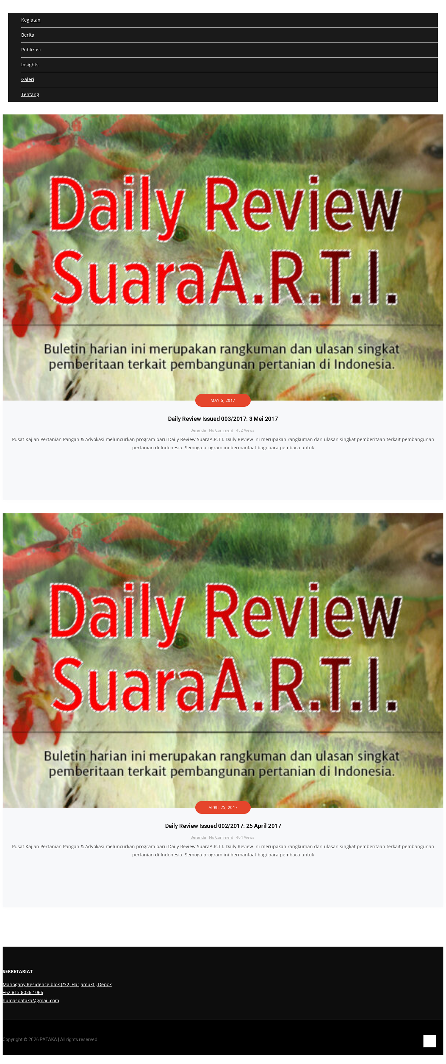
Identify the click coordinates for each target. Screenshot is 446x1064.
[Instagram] (421, 1057)
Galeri (27, 79)
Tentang (30, 94)
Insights (30, 64)
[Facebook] (411, 1057)
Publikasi (31, 49)
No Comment (221, 430)
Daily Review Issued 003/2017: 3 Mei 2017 (223, 419)
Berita (27, 35)
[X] (431, 1057)
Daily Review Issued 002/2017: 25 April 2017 (223, 826)
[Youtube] (441, 1057)
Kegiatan (30, 20)
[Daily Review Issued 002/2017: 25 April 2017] (223, 517)
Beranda (198, 430)
